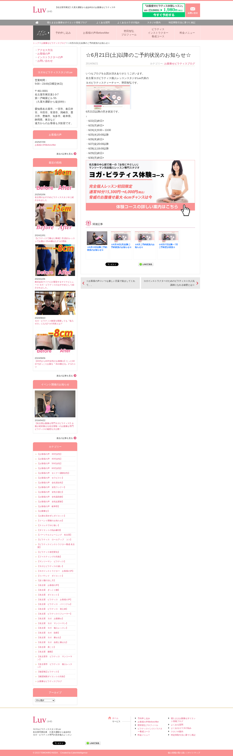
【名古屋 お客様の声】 (48, 585)
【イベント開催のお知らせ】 (50, 520)
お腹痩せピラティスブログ (53, 43)
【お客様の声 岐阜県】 (48, 506)
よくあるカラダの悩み (128, 22)
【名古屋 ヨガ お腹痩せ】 (50, 618)
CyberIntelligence (79, 753)
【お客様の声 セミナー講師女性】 (53, 473)
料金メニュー (187, 32)
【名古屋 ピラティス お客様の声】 (54, 599)
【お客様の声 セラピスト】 (50, 478)
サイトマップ (194, 753)
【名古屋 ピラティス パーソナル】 (54, 604)
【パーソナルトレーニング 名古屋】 (54, 535)
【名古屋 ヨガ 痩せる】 (49, 637)
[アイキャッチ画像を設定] (108, 106)
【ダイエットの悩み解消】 (49, 530)
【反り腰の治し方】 (46, 580)
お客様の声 (43, 53)
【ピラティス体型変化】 (48, 552)
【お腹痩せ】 (43, 511)
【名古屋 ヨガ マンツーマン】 (52, 623)
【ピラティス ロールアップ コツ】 (54, 539)
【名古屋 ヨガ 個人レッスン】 (52, 628)
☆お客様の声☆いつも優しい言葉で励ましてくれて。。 (110, 283)
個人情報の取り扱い (177, 753)
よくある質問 (103, 22)
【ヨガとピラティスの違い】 (50, 566)
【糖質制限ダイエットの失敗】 (51, 676)
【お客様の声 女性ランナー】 (51, 487)
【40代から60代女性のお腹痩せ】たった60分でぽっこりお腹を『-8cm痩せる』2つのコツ (55, 364)
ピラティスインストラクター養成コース (158, 33)
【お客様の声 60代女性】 (49, 468)
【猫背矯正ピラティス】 (48, 672)
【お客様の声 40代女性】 (49, 459)
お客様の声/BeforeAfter (96, 32)
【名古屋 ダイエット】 (48, 595)
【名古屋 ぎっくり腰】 (48, 590)
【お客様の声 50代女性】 (49, 463)
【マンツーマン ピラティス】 (51, 561)
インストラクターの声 (50, 57)
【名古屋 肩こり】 (46, 647)
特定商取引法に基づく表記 (182, 22)
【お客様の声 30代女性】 (49, 454)
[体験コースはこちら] (140, 214)
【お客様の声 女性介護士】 (50, 492)
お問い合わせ (45, 60)
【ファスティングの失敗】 (49, 556)
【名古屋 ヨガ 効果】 (48, 633)
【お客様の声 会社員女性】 (50, 482)
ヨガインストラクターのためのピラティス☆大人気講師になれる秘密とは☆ (169, 283)
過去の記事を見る (64, 154)
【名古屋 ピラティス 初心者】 (52, 609)
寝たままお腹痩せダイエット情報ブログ (67, 22)
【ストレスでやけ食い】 (48, 525)
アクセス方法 (45, 50)
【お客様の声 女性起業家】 (50, 501)
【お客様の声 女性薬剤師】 (50, 497)
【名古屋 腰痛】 (45, 652)
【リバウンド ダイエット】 (50, 576)
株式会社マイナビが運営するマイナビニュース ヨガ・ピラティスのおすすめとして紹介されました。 (54, 285)
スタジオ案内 (154, 22)
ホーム (115, 718)
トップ (36, 43)
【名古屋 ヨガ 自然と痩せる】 (52, 642)
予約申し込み (63, 32)
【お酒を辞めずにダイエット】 (51, 516)
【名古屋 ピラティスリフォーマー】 (54, 614)
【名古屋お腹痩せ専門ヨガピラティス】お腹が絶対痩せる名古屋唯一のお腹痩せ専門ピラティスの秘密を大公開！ (54, 426)
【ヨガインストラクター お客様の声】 (55, 571)
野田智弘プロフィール (129, 33)
